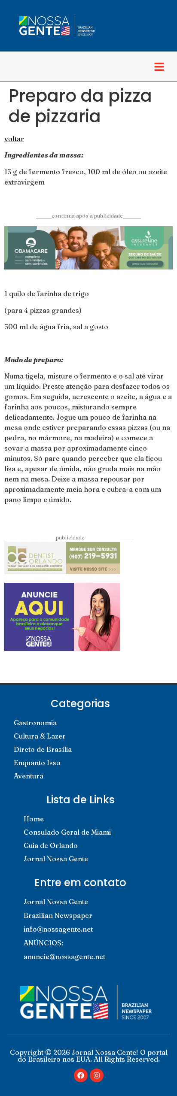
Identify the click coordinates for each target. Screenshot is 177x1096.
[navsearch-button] (15, 66)
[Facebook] (81, 1075)
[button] (159, 66)
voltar (14, 138)
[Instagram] (97, 1075)
